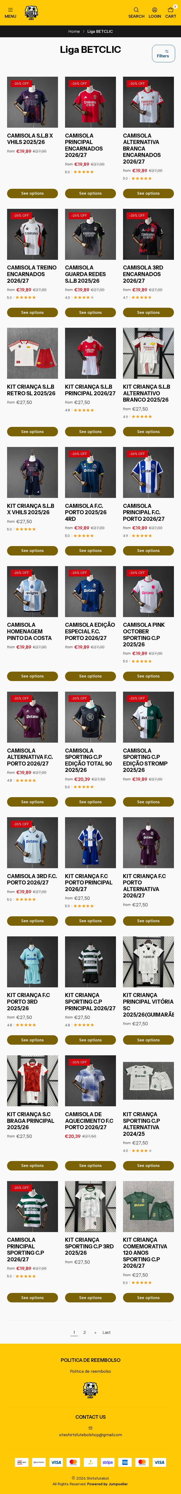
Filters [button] (163, 56)
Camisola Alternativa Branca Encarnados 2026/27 (142, 149)
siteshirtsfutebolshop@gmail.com (90, 1434)
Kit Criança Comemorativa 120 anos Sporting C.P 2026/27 (145, 1253)
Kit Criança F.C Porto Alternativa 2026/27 (144, 886)
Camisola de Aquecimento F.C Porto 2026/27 (89, 1121)
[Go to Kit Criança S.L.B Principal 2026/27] (90, 353)
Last (107, 1332)
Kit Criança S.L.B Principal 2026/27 (90, 390)
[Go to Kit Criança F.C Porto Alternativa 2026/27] (148, 842)
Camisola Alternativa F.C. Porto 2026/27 (30, 757)
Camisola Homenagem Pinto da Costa (29, 631)
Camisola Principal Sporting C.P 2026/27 (25, 1250)
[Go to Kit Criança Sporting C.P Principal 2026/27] (90, 961)
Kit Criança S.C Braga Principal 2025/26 (30, 1121)
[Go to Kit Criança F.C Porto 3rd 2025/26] (32, 961)
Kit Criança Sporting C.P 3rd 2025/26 (89, 1246)
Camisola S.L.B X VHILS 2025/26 (30, 139)
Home (74, 31)
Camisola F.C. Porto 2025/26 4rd (86, 512)
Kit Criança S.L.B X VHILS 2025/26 (30, 509)
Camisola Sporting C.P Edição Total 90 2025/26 (88, 761)
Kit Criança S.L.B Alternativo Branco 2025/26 (146, 393)
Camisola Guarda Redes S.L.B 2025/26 (85, 274)
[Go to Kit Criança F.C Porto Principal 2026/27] (90, 842)
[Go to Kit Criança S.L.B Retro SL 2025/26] (32, 353)
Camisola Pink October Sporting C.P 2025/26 (144, 635)
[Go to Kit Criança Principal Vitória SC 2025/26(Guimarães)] (148, 961)
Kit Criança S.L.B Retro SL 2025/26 (31, 390)
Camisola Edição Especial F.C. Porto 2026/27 (90, 631)
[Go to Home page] (31, 12)
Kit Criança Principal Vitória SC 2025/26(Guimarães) (151, 1005)
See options (32, 193)
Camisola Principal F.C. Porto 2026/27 (144, 512)
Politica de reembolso (90, 1371)
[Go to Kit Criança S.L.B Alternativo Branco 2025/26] (148, 353)
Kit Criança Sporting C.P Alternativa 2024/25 (141, 1124)
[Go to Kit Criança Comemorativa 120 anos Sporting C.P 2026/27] (148, 1206)
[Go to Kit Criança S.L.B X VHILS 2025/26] (32, 472)
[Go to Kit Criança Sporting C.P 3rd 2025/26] (90, 1206)
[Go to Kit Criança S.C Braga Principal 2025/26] (32, 1080)
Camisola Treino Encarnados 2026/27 (32, 274)
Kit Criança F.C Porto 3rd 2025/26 (28, 1001)
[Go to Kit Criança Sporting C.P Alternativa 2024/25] (148, 1080)
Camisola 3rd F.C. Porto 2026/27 (32, 879)
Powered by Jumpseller (107, 1484)
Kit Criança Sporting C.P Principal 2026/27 (90, 1001)
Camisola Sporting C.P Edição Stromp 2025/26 (145, 761)
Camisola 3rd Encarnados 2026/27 (143, 274)
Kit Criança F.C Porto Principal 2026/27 (89, 882)
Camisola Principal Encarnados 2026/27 (84, 146)
